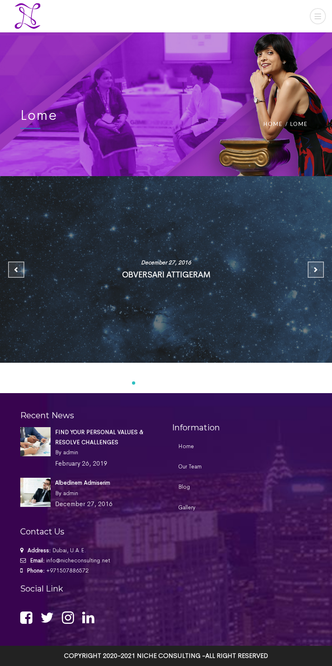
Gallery (187, 507)
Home (273, 124)
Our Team (190, 466)
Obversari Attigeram (166, 275)
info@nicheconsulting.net (78, 560)
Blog (184, 486)
